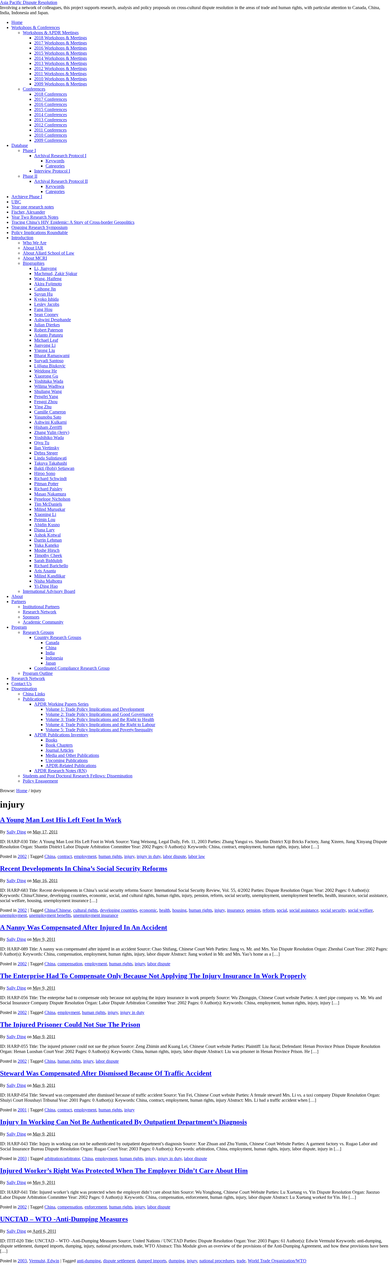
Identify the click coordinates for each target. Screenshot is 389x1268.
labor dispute (174, 856)
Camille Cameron (50, 411)
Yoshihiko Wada (49, 437)
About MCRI (35, 258)
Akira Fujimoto (48, 283)
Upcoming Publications (67, 760)
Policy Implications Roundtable (39, 232)
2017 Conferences (50, 99)
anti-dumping (89, 1260)
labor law (196, 856)
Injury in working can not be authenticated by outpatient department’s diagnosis (123, 1122)
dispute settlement (119, 1260)
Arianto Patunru (48, 335)
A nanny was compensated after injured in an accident (83, 927)
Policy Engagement (40, 781)
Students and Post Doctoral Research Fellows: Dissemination (77, 775)
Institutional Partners (41, 606)
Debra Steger (46, 452)
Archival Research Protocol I (60, 155)
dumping (177, 1260)
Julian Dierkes (47, 324)
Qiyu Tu (41, 442)
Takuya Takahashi (50, 463)
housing (179, 910)
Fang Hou (43, 309)
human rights (110, 856)
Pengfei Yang (46, 396)
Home (16, 22)
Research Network (39, 611)
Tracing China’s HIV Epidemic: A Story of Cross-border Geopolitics (72, 222)
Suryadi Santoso (49, 360)
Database (19, 145)
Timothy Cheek (48, 555)
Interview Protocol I (52, 171)
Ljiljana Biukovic (49, 365)
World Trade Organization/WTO (277, 1260)
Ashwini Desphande (52, 319)
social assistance (303, 910)
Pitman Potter (46, 483)
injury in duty (149, 856)
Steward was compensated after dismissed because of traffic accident (106, 1073)
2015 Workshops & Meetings (60, 53)
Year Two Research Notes (34, 217)
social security (333, 910)
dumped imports (151, 1260)
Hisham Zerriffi (48, 427)
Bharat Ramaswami (51, 355)
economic (148, 910)
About (17, 596)
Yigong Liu (44, 350)
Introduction (22, 237)
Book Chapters (59, 745)
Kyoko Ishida (46, 299)
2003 (22, 1158)
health (164, 910)
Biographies (33, 263)
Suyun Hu (43, 294)
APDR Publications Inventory (61, 734)
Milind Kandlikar (49, 575)
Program (19, 627)
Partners (18, 601)
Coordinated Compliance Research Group (72, 668)
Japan (51, 663)
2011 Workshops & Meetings (60, 73)
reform (269, 910)
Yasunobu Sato (47, 417)
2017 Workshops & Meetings (60, 42)
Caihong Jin (45, 288)
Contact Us (21, 683)
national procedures (216, 1260)
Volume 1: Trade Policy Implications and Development (95, 709)
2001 (22, 1109)
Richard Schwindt (50, 478)
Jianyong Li (45, 345)
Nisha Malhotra (48, 581)
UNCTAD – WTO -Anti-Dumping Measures (64, 1219)
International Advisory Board (49, 591)
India (50, 652)
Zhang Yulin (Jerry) (51, 432)
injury (129, 856)
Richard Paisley (48, 488)
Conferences (34, 89)
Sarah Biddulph (48, 560)
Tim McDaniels (48, 504)
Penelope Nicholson (52, 499)
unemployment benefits (50, 915)
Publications (34, 699)
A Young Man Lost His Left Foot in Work (60, 820)
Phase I (29, 150)
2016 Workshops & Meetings (60, 48)
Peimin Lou (44, 519)
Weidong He (45, 370)
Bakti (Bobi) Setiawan (54, 468)
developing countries (118, 910)
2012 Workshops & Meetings (60, 68)
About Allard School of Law (48, 253)
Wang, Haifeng (48, 278)
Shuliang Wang (48, 391)
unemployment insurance (95, 915)
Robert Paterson (48, 329)
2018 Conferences (50, 94)
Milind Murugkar (49, 509)
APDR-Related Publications (71, 765)
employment (85, 856)
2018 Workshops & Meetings (60, 37)
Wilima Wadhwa (49, 386)
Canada (52, 642)
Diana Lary (44, 529)
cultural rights (85, 910)
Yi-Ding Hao (46, 586)
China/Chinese (57, 910)
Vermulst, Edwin (44, 1260)
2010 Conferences (50, 135)
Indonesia (54, 657)
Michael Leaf (46, 340)
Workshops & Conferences (35, 27)
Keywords (55, 160)
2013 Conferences (50, 119)
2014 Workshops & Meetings (60, 58)
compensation (70, 963)
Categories (55, 165)
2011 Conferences (50, 130)
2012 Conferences (50, 124)
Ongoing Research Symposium (39, 227)
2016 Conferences (50, 104)
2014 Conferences (50, 114)
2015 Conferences (50, 109)
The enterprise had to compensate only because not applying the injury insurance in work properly (153, 976)
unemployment (13, 915)
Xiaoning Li (45, 514)
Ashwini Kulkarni (50, 422)
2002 (22, 856)
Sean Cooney (46, 314)
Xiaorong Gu (46, 376)
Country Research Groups (57, 637)
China (51, 647)
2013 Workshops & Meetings (60, 63)
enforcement (96, 1207)
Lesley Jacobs (46, 304)
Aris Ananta (45, 570)
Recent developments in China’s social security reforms (83, 868)
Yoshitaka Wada (48, 381)
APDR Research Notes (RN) (60, 770)
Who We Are (34, 242)
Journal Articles (59, 750)
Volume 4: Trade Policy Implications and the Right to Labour (100, 724)
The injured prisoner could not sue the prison (70, 1024)
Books (51, 740)
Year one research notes (32, 206)
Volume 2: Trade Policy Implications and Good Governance (99, 714)
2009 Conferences (50, 140)
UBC (16, 201)
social (282, 910)
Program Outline (38, 673)
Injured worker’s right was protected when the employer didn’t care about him (124, 1170)
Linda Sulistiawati (50, 458)
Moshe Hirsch (47, 550)
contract (65, 856)
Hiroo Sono (44, 473)
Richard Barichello (51, 565)
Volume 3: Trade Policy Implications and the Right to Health (100, 719)
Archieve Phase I (26, 196)
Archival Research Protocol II (61, 181)
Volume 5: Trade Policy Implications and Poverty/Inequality (99, 729)
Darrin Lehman (48, 540)
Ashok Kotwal (47, 534)
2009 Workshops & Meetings (60, 83)
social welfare (360, 910)
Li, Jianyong (45, 268)
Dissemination (24, 688)
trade (241, 1260)
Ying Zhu (43, 406)
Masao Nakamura (50, 493)
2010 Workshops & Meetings (60, 78)
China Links (34, 693)
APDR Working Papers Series (61, 704)
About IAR (33, 247)
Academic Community (43, 622)
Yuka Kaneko (46, 545)
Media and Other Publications (72, 755)
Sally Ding (16, 831)
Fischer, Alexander (28, 212)
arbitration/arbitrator (62, 1158)
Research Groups (38, 632)
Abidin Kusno (47, 524)
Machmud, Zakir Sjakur (55, 273)
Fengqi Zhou (46, 401)
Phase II (30, 176)
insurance (235, 910)
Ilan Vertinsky (46, 447)
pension (253, 910)
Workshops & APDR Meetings (51, 32)
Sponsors (31, 616)
